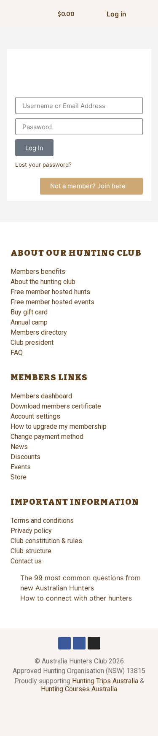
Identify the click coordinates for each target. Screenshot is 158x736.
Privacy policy (31, 531)
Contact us (26, 561)
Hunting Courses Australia (79, 689)
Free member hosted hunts (50, 292)
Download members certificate (56, 406)
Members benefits (38, 272)
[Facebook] (64, 643)
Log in (116, 14)
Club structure (31, 551)
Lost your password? (43, 164)
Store (19, 477)
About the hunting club (43, 282)
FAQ (17, 353)
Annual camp (29, 322)
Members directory (39, 332)
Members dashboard (41, 396)
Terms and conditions (42, 521)
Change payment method (47, 437)
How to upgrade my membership (59, 426)
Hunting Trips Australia (105, 681)
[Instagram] (94, 643)
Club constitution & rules (46, 541)
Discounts (25, 457)
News (19, 447)
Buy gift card (29, 312)
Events (21, 467)
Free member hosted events (52, 302)
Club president (32, 342)
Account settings (35, 416)
